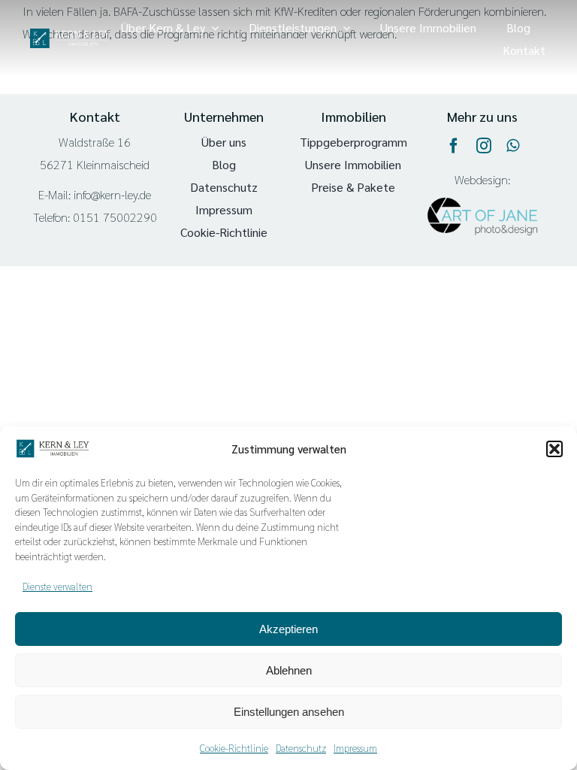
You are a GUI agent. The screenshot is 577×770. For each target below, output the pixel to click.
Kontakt (95, 116)
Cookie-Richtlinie (234, 747)
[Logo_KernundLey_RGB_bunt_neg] (70, 34)
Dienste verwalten (57, 586)
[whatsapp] (512, 145)
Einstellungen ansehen (289, 711)
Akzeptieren (288, 629)
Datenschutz (301, 747)
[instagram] (483, 145)
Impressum (355, 747)
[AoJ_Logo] (482, 185)
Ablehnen (289, 670)
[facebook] (453, 145)
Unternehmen (224, 116)
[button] (554, 448)
